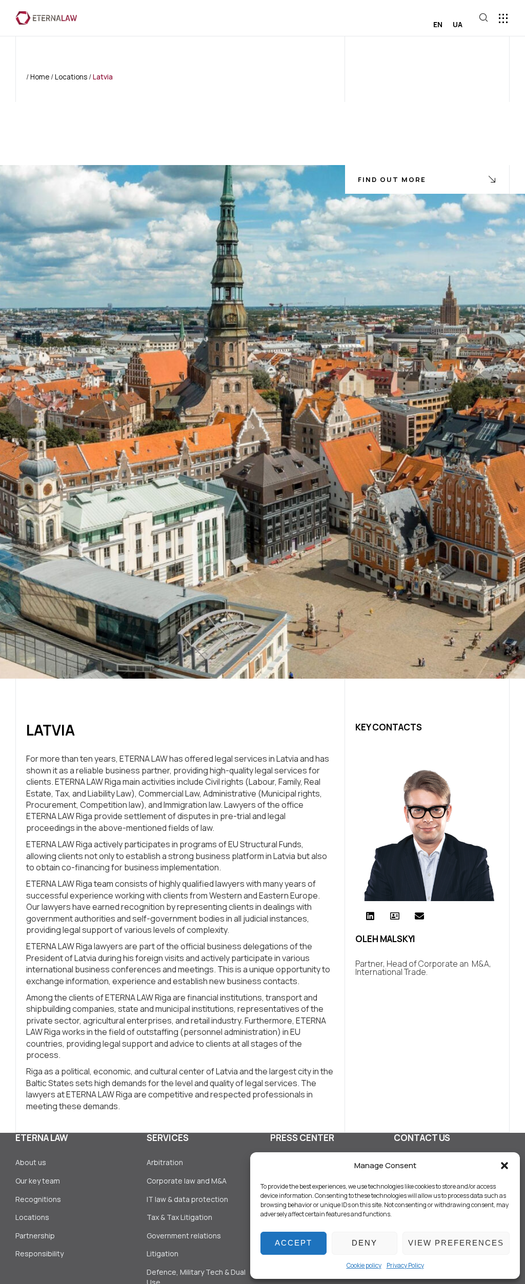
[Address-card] (394, 916)
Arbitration (165, 1162)
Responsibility (39, 1253)
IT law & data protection (187, 1199)
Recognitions (38, 1199)
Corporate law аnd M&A (187, 1181)
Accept (293, 1242)
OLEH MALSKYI (385, 939)
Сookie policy (364, 1265)
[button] (504, 1165)
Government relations (184, 1235)
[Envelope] (419, 916)
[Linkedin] (370, 916)
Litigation (162, 1253)
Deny (364, 1242)
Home (39, 76)
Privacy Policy (405, 1265)
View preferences (456, 1242)
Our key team (37, 1181)
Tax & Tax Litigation (180, 1217)
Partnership (35, 1235)
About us (30, 1162)
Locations (71, 76)
